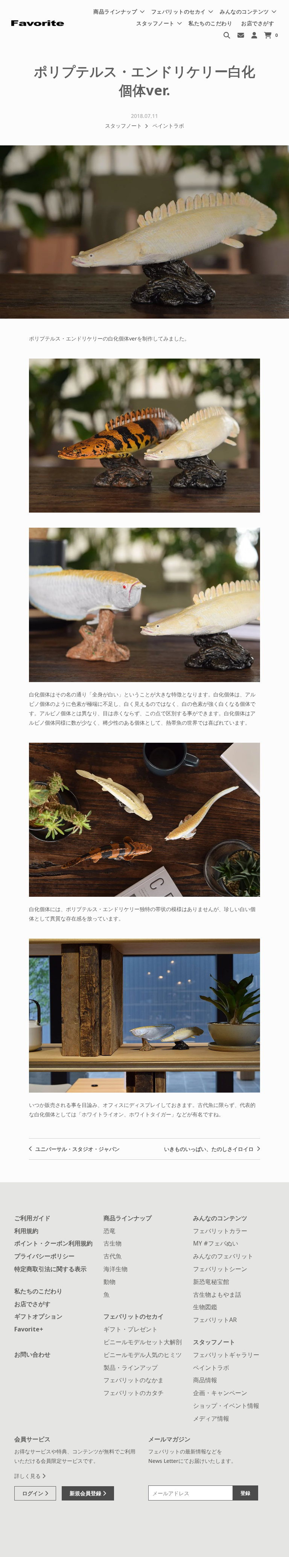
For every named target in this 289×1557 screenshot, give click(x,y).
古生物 (112, 1243)
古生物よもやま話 (217, 1294)
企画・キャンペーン (220, 1393)
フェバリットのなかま (133, 1380)
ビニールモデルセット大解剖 (142, 1342)
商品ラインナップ (127, 1218)
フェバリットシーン (220, 1269)
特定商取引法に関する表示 (50, 1269)
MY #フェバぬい (215, 1243)
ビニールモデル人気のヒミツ (142, 1355)
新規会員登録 (86, 1493)
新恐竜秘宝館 (211, 1282)
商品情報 (205, 1380)
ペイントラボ (168, 125)
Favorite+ (28, 1329)
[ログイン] (254, 34)
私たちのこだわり (210, 23)
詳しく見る (28, 1475)
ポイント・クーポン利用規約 (53, 1243)
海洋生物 (115, 1269)
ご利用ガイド (32, 1218)
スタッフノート (123, 125)
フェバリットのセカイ (133, 1316)
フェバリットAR (215, 1320)
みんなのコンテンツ (220, 1218)
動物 (109, 1282)
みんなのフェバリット (223, 1256)
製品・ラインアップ (130, 1367)
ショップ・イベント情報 (226, 1405)
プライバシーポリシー (44, 1256)
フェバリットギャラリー (226, 1355)
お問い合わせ (32, 1354)
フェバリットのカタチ (133, 1393)
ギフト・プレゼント (130, 1329)
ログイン (33, 1493)
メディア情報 (211, 1418)
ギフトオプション (38, 1316)
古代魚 (112, 1256)
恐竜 (109, 1231)
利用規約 (26, 1231)
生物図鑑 (205, 1307)
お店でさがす (257, 23)
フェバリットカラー (220, 1231)
